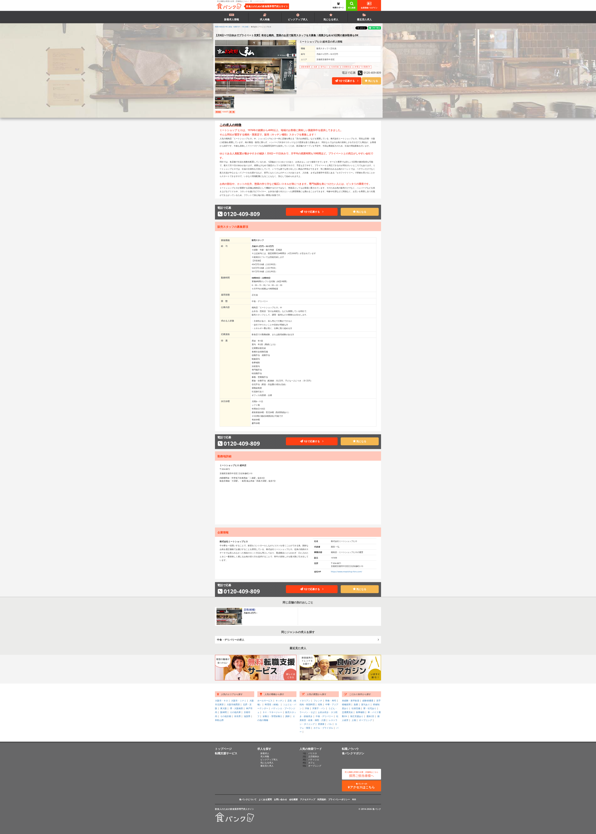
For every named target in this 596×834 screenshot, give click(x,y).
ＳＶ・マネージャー (272, 712)
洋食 (307, 708)
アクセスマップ (307, 799)
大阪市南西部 (233, 704)
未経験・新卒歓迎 (350, 700)
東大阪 (223, 708)
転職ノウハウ (350, 749)
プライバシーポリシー (339, 799)
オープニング (365, 720)
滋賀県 (247, 716)
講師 (287, 716)
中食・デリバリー (324, 716)
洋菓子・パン (318, 708)
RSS (354, 799)
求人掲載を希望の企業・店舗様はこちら (232, 1)
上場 (354, 720)
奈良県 (237, 716)
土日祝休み (313, 756)
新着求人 (264, 753)
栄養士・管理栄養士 (272, 716)
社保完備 (356, 708)
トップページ (223, 749)
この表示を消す (258, 1)
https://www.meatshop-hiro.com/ (346, 571)
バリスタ (312, 753)
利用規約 (321, 799)
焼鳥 (320, 704)
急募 (356, 704)
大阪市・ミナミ (238, 700)
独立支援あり (356, 716)
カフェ (311, 762)
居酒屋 (321, 723)
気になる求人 (330, 19)
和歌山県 (219, 720)
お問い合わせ (280, 799)
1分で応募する (347, 81)
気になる (373, 81)
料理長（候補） (272, 704)
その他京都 (225, 716)
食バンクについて (248, 799)
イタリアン (305, 700)
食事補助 (360, 712)
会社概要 (293, 799)
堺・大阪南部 (236, 708)
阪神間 (223, 712)
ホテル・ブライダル (323, 727)
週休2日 (370, 716)
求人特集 (265, 19)
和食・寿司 (330, 700)
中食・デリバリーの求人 (230, 639)
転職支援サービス (226, 753)
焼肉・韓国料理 (307, 704)
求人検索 (351, 7)
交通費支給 (347, 712)
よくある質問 (265, 799)
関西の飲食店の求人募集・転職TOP (227, 27)
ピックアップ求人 (298, 19)
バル (329, 723)
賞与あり (365, 704)
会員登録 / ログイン (369, 7)
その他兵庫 (235, 712)
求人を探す (264, 749)
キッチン (280, 700)
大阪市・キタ (221, 700)
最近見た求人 (364, 19)
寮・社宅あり (369, 708)
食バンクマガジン (353, 753)
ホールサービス (265, 700)
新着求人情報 (231, 19)
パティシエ (313, 759)
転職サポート (338, 7)
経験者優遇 (367, 700)
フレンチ (318, 700)
